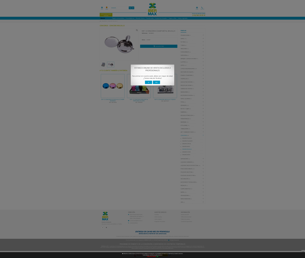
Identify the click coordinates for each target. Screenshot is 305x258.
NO (156, 82)
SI (148, 82)
